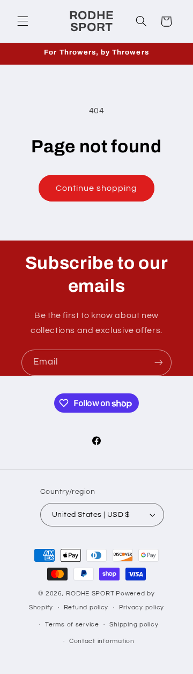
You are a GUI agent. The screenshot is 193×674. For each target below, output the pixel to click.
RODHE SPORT (90, 593)
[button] (22, 21)
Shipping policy (133, 624)
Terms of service (72, 624)
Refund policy (86, 607)
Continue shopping (97, 188)
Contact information (102, 641)
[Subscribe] (158, 363)
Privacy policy (141, 607)
